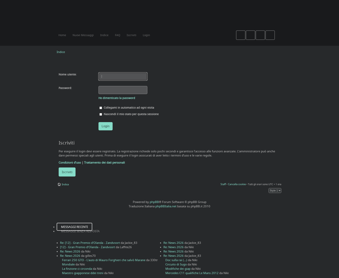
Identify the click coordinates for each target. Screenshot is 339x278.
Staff (223, 184)
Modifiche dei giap (177, 269)
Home (62, 35)
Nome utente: (68, 74)
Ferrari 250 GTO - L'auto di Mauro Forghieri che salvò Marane (103, 260)
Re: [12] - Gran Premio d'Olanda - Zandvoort (90, 243)
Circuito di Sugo (176, 264)
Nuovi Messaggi (83, 35)
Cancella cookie (237, 184)
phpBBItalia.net (165, 206)
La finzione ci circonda (77, 269)
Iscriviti (67, 172)
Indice (61, 52)
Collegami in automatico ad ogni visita (128, 107)
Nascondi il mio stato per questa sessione (131, 114)
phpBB (154, 202)
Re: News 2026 (70, 251)
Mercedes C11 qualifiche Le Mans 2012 (192, 273)
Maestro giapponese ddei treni (82, 273)
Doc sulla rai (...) (176, 260)
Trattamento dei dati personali (104, 162)
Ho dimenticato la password (116, 98)
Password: (65, 88)
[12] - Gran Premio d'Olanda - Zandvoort (87, 247)
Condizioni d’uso (70, 162)
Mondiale (68, 264)
